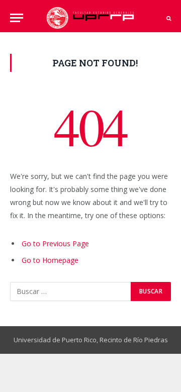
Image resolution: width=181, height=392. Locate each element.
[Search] (167, 18)
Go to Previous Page (55, 243)
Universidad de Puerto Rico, (56, 339)
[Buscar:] (71, 291)
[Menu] (16, 18)
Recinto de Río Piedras (134, 339)
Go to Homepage (50, 260)
